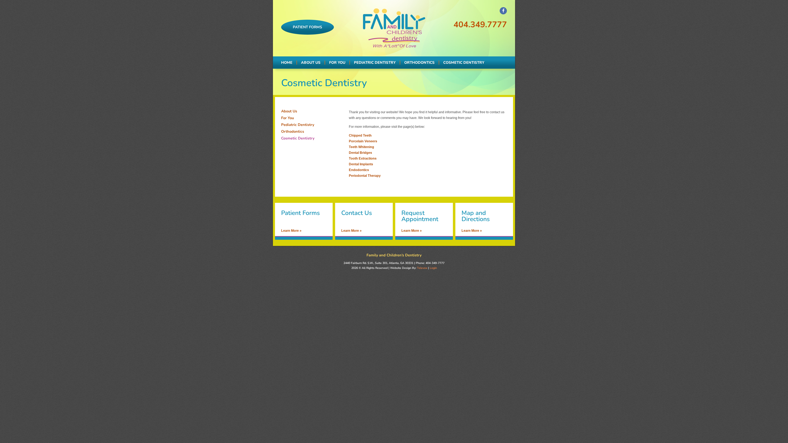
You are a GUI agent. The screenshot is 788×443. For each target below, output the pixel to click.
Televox (422, 268)
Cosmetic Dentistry (297, 138)
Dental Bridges (360, 152)
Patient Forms (307, 27)
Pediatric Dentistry (297, 124)
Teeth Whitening (361, 147)
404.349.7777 (480, 24)
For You (287, 117)
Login (433, 268)
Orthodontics (292, 131)
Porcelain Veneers (363, 141)
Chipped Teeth (360, 135)
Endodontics (359, 170)
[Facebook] (503, 10)
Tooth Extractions (363, 158)
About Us (289, 111)
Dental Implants (361, 164)
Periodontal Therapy (365, 175)
